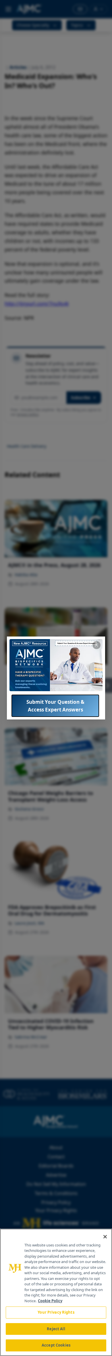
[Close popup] (96, 645)
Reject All (56, 1328)
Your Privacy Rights (56, 1312)
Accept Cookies (56, 1345)
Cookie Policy (50, 1300)
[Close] (105, 1236)
